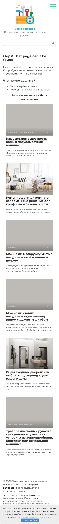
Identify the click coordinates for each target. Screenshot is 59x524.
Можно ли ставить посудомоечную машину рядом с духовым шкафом (27, 316)
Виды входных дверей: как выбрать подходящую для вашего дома (27, 375)
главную (32, 89)
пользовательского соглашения (34, 517)
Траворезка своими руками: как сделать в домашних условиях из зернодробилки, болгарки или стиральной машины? (29, 437)
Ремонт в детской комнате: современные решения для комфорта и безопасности (28, 201)
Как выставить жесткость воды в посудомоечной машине (26, 142)
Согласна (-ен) (30, 520)
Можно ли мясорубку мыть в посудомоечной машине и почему (29, 257)
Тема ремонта (25, 29)
